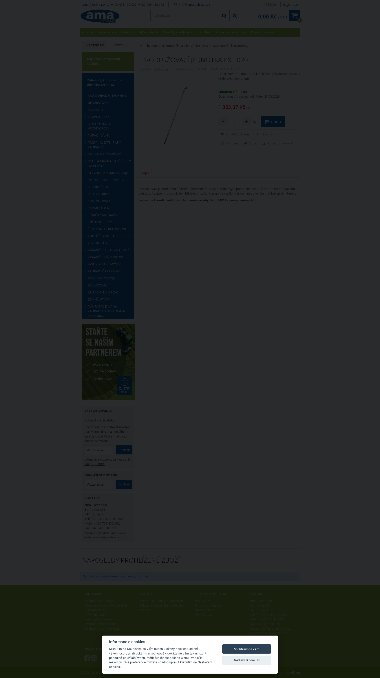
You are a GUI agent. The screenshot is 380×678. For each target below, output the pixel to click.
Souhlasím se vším (246, 649)
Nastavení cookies (246, 660)
